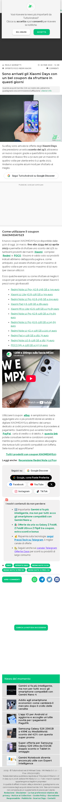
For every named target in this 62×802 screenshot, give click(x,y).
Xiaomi (28, 68)
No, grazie (21, 32)
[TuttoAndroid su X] (51, 484)
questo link (51, 433)
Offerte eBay (21, 565)
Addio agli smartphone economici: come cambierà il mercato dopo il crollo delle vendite (35, 704)
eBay (27, 415)
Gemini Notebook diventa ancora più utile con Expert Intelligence (35, 760)
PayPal (7, 433)
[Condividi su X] (49, 579)
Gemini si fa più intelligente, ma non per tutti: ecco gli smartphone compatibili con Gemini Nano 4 (35, 690)
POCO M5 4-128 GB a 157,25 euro (29, 345)
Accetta (41, 32)
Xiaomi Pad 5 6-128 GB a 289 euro (29, 304)
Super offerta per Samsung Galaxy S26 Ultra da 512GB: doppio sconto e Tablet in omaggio (35, 747)
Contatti (51, 798)
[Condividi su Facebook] (57, 579)
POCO (16, 68)
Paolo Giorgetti (13, 65)
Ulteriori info (46, 91)
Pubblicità (26, 798)
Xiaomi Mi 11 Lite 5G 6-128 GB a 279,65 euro (35, 308)
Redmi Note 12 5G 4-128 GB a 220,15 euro (34, 330)
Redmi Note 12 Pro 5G (13, 570)
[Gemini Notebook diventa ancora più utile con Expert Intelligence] (11, 760)
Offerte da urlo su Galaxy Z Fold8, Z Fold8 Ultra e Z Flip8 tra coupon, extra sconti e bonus (35, 528)
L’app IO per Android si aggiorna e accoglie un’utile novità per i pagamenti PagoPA (35, 719)
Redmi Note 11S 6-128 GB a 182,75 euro (32, 340)
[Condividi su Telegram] (42, 579)
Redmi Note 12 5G (40, 565)
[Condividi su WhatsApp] (34, 579)
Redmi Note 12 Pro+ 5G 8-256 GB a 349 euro (35, 289)
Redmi (22, 68)
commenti (54, 68)
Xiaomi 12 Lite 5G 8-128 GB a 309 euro (32, 294)
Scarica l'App (39, 798)
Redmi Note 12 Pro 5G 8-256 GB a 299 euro (34, 299)
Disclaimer (21, 793)
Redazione (9, 793)
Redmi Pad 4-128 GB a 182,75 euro (30, 335)
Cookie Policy (39, 795)
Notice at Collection (21, 795)
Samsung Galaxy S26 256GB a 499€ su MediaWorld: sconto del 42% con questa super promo (36, 733)
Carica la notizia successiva (31, 628)
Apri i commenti (12, 579)
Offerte (9, 68)
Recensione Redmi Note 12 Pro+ (38, 460)
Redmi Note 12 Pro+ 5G (39, 570)
